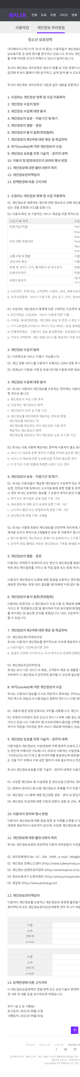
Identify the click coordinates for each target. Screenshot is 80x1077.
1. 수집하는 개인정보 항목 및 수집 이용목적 (36, 97)
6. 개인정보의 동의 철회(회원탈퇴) (30, 132)
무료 (44, 15)
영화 (74, 15)
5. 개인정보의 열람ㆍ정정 (24, 125)
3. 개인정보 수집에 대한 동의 (26, 111)
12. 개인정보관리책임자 (23, 174)
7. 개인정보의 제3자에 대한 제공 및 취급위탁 (37, 139)
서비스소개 (44, 1044)
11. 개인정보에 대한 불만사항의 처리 (32, 167)
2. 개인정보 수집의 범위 (23, 104)
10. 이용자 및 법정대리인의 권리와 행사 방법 (37, 160)
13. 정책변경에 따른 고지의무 (27, 181)
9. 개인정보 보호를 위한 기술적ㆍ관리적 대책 (37, 153)
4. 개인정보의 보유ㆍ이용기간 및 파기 (32, 118)
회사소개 (29, 1044)
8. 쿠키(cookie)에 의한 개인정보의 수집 (34, 146)
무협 (53, 15)
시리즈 (64, 15)
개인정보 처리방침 (51, 27)
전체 (34, 15)
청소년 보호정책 (40, 39)
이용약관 (22, 27)
